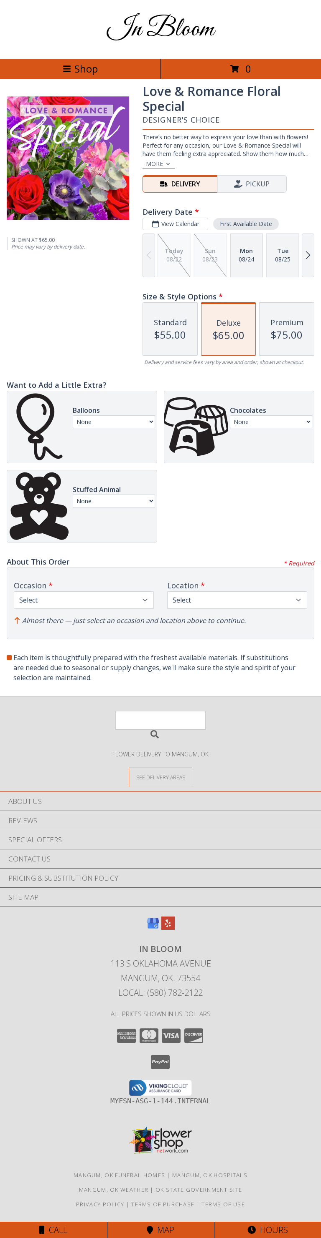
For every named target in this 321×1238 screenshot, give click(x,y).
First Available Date (246, 224)
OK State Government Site (198, 1189)
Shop (86, 68)
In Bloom (160, 29)
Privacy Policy (100, 1204)
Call (56, 1229)
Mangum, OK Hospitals (209, 1175)
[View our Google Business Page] (153, 927)
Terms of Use (223, 1204)
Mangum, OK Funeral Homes (119, 1175)
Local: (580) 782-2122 (160, 992)
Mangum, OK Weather (113, 1189)
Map (163, 1229)
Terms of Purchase (162, 1204)
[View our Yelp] (168, 927)
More (154, 164)
